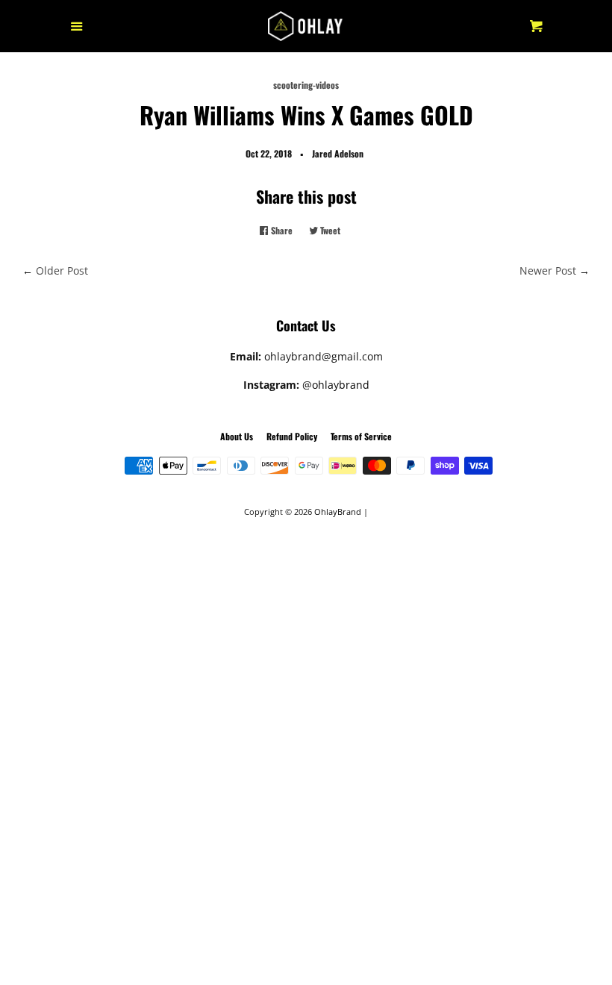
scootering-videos (306, 84)
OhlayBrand (337, 511)
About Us (236, 436)
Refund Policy (291, 436)
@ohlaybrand (335, 385)
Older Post (62, 270)
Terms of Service (361, 436)
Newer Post (547, 270)
